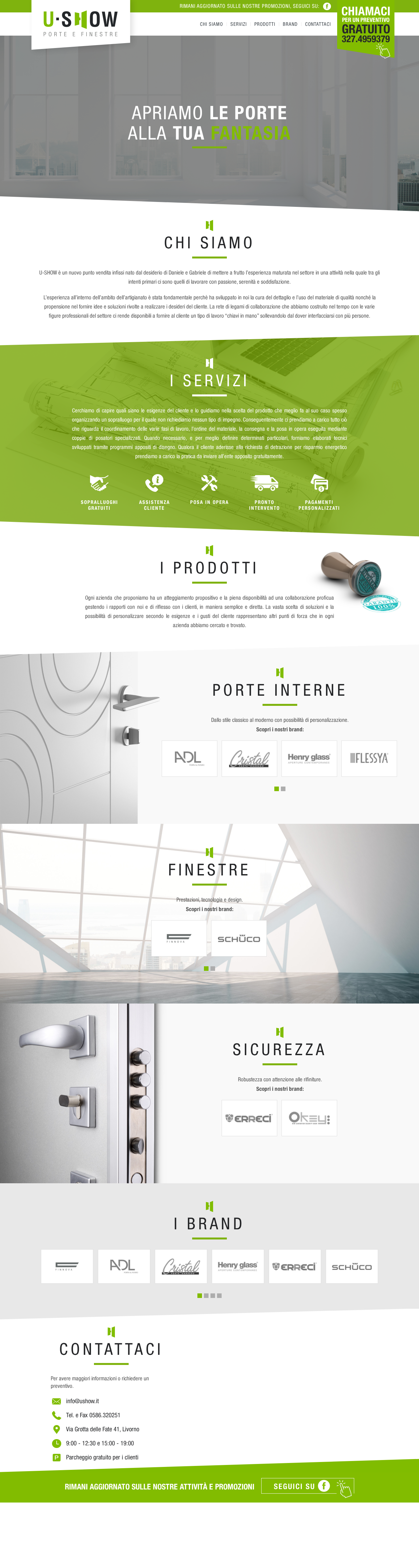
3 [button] (212, 1295)
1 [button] (276, 789)
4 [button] (219, 1295)
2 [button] (283, 789)
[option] (209, 124)
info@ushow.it (82, 1400)
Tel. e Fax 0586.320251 (93, 1415)
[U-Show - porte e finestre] (83, 29)
